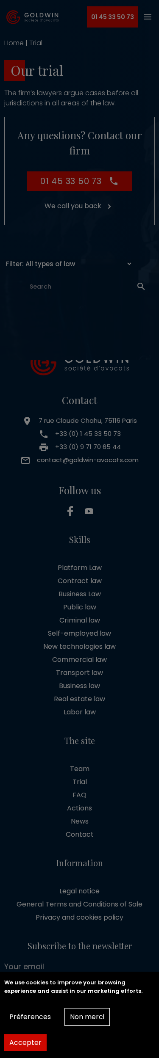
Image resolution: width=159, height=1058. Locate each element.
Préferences (30, 1017)
